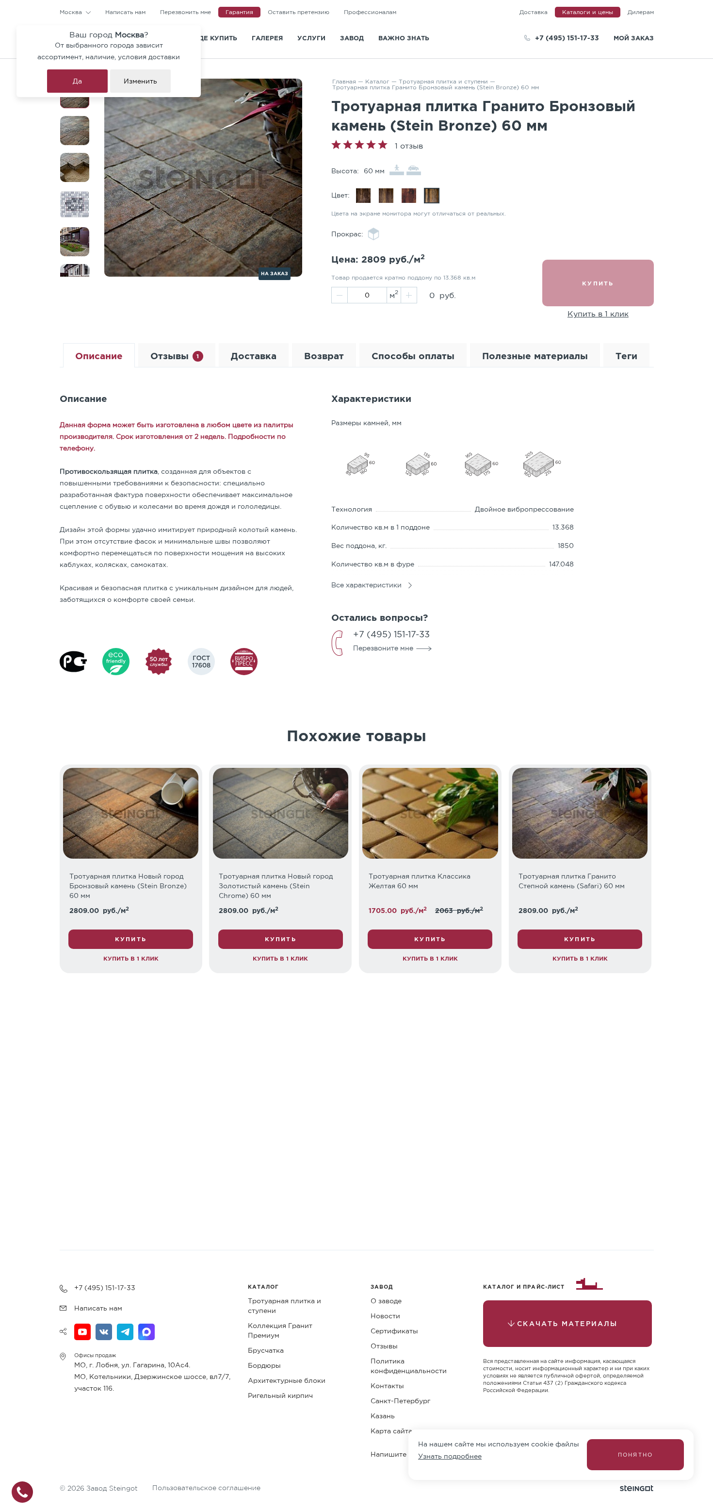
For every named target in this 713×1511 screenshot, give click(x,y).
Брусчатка (266, 1350)
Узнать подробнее (450, 1456)
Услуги (311, 37)
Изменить (140, 81)
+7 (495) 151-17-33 (567, 37)
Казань (383, 1416)
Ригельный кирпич (280, 1395)
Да (77, 81)
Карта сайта (391, 1431)
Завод (352, 37)
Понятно (635, 1455)
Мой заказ (634, 37)
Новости (385, 1316)
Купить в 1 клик (598, 313)
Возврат (324, 355)
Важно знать (403, 37)
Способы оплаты (413, 355)
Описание (99, 355)
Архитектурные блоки (286, 1380)
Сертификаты (394, 1331)
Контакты (387, 1386)
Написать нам (125, 12)
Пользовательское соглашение (206, 1488)
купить (598, 283)
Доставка (253, 355)
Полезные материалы (535, 355)
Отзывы (174, 355)
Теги (626, 355)
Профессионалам (370, 12)
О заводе (386, 1301)
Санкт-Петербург (400, 1401)
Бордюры (264, 1365)
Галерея (267, 37)
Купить (130, 939)
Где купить (216, 37)
